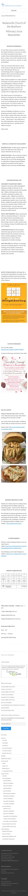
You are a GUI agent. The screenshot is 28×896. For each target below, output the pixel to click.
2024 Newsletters (6, 806)
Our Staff (4, 740)
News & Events (5, 773)
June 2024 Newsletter (6, 702)
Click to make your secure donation (10, 669)
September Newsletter (8, 796)
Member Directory (7, 753)
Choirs (4, 763)
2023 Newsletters (6, 778)
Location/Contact (6, 750)
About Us (3, 738)
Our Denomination (7, 748)
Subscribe (6, 728)
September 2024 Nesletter (7, 697)
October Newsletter (8, 798)
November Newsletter (8, 801)
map (13, 857)
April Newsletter (5, 707)
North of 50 (5, 766)
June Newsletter (7, 791)
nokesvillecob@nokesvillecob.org (9, 860)
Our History (5, 745)
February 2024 (7, 808)
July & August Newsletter (9, 793)
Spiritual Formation (6, 758)
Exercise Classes (6, 834)
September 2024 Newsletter (10, 816)
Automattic (14, 892)
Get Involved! (4, 761)
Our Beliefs (5, 743)
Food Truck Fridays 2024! (7, 710)
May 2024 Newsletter (8, 813)
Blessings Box (5, 768)
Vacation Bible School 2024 (8, 700)
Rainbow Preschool (7, 831)
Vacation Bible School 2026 (8, 686)
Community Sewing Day (8, 839)
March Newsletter (7, 785)
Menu (15, 10)
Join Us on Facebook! (7, 655)
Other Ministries (5, 829)
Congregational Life (7, 771)
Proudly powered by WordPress (9, 891)
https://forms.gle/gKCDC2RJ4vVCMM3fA (12, 349)
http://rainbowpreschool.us (14, 523)
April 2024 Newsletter (8, 811)
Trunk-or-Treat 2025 (6, 689)
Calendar (4, 776)
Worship (3, 756)
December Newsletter (8, 803)
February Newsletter (8, 783)
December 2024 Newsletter (10, 821)
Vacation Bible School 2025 (8, 692)
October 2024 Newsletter (7, 694)
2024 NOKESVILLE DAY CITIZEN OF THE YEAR (13, 705)
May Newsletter (7, 780)
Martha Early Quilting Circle (9, 836)
